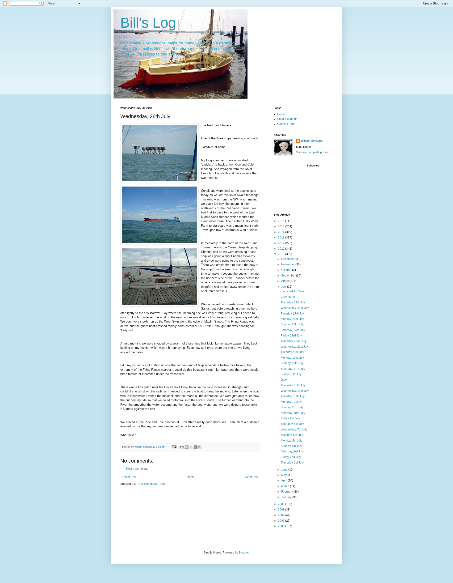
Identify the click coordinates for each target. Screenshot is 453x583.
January (286, 497)
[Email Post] (174, 446)
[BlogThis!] (186, 447)
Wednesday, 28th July (295, 308)
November (288, 264)
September (288, 275)
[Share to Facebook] (195, 447)
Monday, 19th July (292, 357)
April (284, 480)
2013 (281, 237)
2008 (281, 509)
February (287, 491)
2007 (281, 515)
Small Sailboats (287, 119)
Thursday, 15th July (293, 385)
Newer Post (129, 477)
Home (191, 477)
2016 (281, 221)
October (286, 270)
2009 (281, 504)
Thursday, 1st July (292, 462)
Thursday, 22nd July (293, 341)
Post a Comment (136, 468)
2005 (281, 526)
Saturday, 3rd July (292, 451)
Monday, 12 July (291, 402)
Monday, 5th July (291, 440)
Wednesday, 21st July (295, 346)
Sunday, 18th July (292, 363)
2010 (281, 254)
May (284, 475)
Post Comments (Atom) (152, 483)
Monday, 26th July (292, 319)
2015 (281, 226)
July (284, 286)
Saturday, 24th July (293, 330)
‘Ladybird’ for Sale (292, 291)
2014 (281, 232)
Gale (284, 379)
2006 (281, 520)
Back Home (288, 296)
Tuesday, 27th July (293, 313)
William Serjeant (312, 140)
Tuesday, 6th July (292, 435)
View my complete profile (312, 152)
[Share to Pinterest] (199, 447)
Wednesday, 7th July (294, 429)
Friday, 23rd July (291, 335)
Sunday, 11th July (292, 407)
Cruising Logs (286, 124)
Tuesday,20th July (292, 352)
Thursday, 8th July (292, 424)
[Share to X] (191, 447)
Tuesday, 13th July (293, 396)
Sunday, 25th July (292, 324)
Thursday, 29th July (293, 302)
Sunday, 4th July (291, 446)
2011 (281, 248)
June (284, 469)
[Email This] (182, 447)
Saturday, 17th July (293, 368)
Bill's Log (148, 23)
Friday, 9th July (290, 418)
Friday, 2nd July (291, 457)
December (288, 259)
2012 (281, 243)
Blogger (244, 552)
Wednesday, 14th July (295, 390)
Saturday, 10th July (293, 413)
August (286, 281)
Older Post (251, 477)
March (285, 486)
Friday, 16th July (291, 374)
